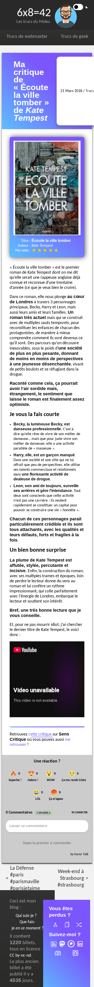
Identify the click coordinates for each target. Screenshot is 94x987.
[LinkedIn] (80, 947)
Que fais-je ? (27, 925)
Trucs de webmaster (27, 36)
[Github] (75, 956)
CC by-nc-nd (20, 955)
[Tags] (67, 927)
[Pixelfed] (71, 947)
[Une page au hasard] (78, 927)
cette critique (40, 734)
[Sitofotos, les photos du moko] (58, 956)
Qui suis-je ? (26, 916)
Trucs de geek (74, 36)
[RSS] (53, 947)
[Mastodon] (62, 947)
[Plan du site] (55, 927)
